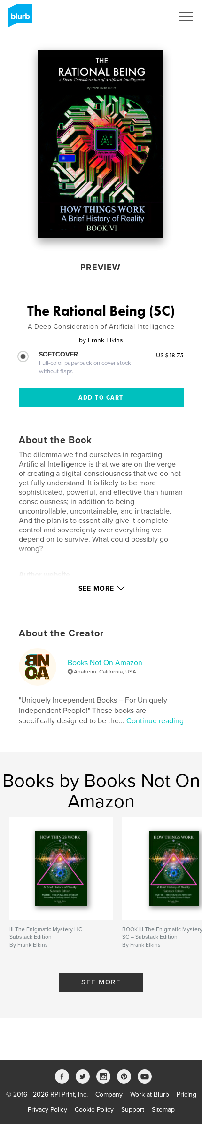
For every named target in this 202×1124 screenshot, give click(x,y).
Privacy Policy (47, 1110)
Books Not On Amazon (105, 662)
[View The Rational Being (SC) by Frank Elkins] (100, 144)
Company (109, 1095)
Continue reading (155, 721)
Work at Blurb (149, 1095)
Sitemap (163, 1110)
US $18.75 (170, 355)
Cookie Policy (94, 1110)
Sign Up (149, 16)
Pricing (186, 1095)
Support (132, 1110)
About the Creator (61, 633)
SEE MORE (101, 982)
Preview (100, 267)
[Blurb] (18, 19)
